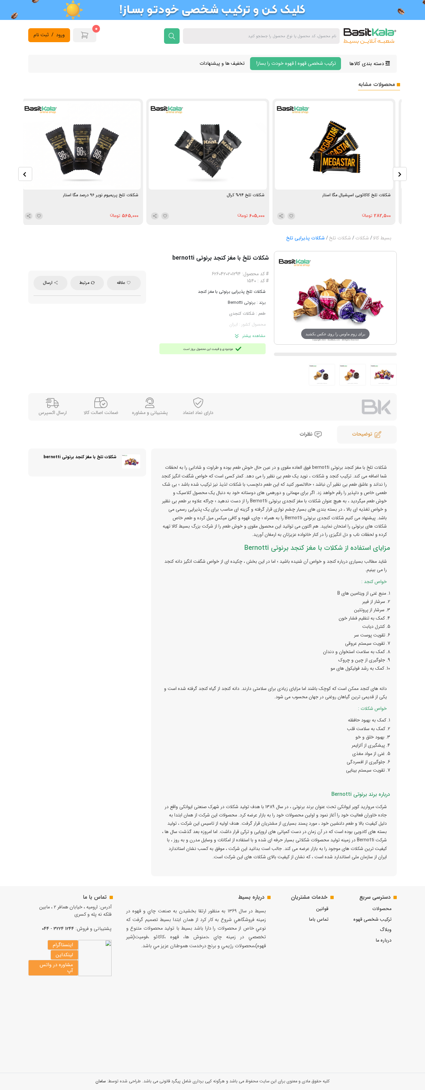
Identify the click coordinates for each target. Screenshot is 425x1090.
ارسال (48, 283)
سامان (101, 1081)
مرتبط (85, 283)
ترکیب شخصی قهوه (372, 919)
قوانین (322, 909)
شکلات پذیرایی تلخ (305, 238)
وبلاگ (385, 930)
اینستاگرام (63, 945)
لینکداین (64, 955)
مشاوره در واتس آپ (56, 968)
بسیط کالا (382, 238)
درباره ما (383, 940)
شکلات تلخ (340, 238)
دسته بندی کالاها (367, 64)
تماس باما (318, 919)
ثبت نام (41, 35)
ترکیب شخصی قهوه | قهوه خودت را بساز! (295, 63)
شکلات (362, 238)
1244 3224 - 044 (58, 929)
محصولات (381, 909)
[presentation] (25, 174)
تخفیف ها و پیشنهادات (222, 63)
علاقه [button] (122, 283)
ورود (60, 35)
